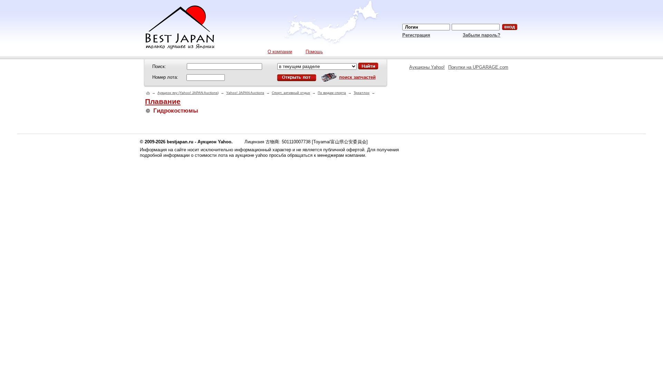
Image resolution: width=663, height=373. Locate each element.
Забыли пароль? (481, 35)
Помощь (314, 51)
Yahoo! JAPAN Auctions (245, 93)
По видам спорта (332, 93)
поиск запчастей (357, 77)
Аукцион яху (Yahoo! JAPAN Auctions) (188, 93)
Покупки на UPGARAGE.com (478, 67)
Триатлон (361, 93)
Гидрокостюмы (175, 110)
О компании (280, 51)
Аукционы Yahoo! (427, 67)
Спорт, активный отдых (291, 93)
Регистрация (416, 35)
